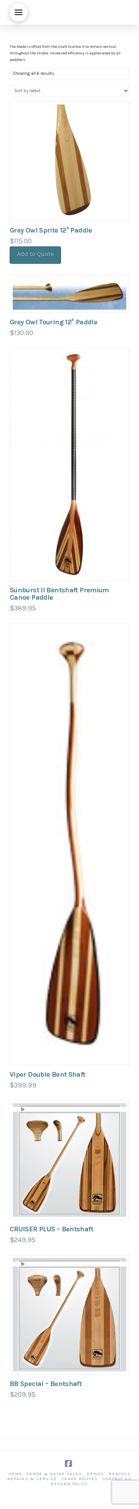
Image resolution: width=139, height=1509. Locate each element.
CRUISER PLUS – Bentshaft (51, 1229)
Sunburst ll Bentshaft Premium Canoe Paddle (59, 594)
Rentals (120, 1474)
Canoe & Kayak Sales (54, 1474)
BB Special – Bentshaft (45, 1383)
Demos (95, 1474)
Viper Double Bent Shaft (47, 1074)
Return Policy (69, 1484)
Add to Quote (35, 254)
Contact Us (117, 1479)
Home (15, 1474)
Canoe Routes (80, 1479)
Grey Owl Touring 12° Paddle (53, 322)
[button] (18, 12)
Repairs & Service (32, 1479)
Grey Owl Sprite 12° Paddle (51, 230)
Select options (69, 566)
